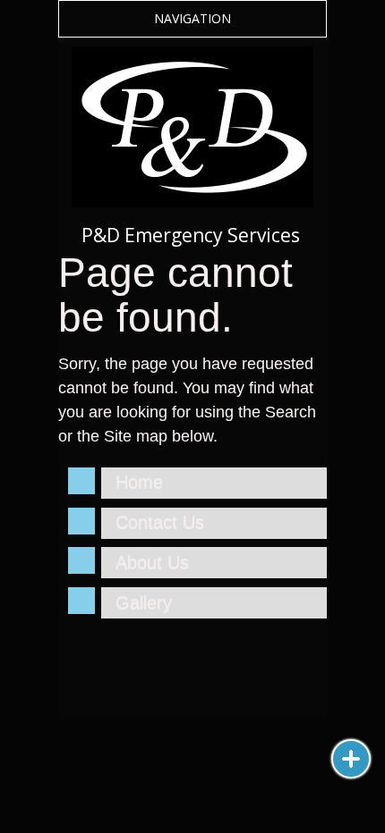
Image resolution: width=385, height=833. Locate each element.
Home (139, 482)
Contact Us (160, 522)
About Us (152, 562)
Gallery (144, 602)
